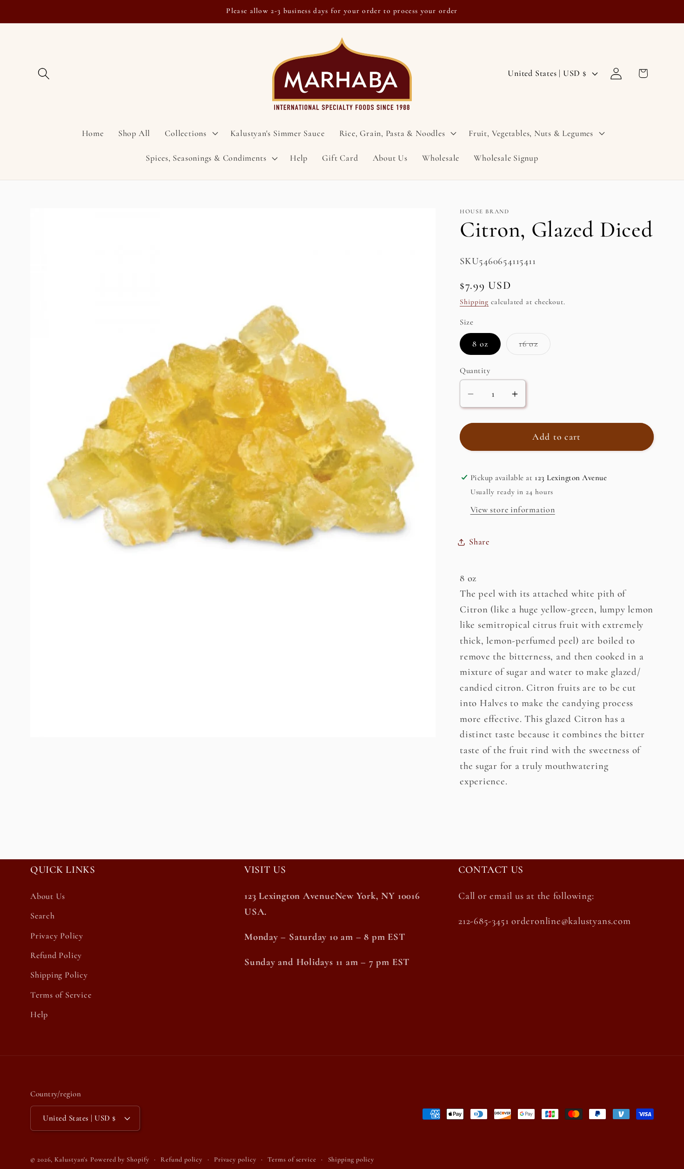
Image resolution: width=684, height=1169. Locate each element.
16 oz (534, 347)
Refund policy (181, 1159)
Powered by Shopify (119, 1159)
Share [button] (479, 542)
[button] (43, 73)
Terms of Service (60, 995)
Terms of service (292, 1159)
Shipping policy (351, 1159)
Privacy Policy (56, 936)
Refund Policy (56, 956)
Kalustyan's (71, 1159)
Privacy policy (235, 1159)
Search (42, 916)
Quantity (475, 370)
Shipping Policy (59, 975)
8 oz (480, 344)
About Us (47, 896)
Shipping (474, 302)
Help (39, 1015)
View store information (512, 509)
